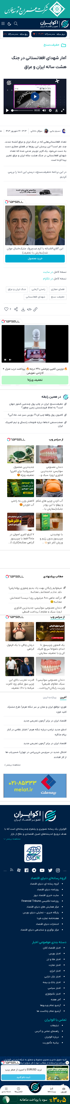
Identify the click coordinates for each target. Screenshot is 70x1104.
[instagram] (58, 871)
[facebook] (26, 871)
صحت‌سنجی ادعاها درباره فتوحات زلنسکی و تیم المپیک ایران (34, 424)
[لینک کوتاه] (35, 309)
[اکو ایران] (54, 24)
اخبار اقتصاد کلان (52, 948)
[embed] (29, 309)
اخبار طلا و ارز (53, 959)
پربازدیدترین (49, 697)
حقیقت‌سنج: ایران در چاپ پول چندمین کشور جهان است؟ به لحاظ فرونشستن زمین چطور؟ (36, 405)
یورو (26, 34)
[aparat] (19, 871)
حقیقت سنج (57, 297)
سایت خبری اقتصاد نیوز (46, 895)
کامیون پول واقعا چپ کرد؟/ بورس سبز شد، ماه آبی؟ (35, 415)
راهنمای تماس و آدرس (47, 1031)
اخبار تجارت (55, 965)
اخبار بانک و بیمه (52, 982)
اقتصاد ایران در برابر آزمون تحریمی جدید (45, 721)
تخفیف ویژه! (35, 380)
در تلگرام (48, 278)
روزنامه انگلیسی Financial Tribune (40, 901)
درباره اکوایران (52, 1037)
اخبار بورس (55, 953)
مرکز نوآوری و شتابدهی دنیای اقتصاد (39, 930)
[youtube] (42, 871)
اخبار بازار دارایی (52, 976)
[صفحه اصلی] (35, 1087)
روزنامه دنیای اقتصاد (48, 889)
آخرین (63, 697)
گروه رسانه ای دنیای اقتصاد (44, 884)
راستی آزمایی (38, 289)
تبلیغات (54, 1025)
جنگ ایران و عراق (17, 289)
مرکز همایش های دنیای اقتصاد (43, 907)
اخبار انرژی (55, 971)
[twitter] (50, 871)
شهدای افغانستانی (35, 297)
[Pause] (5, 360)
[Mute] (10, 360)
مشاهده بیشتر (13, 765)
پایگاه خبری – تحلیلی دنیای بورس (41, 912)
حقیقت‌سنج (51, 45)
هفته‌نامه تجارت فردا (48, 918)
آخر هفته (56, 999)
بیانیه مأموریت (51, 1042)
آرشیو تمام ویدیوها (50, 1005)
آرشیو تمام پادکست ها (49, 1011)
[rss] (11, 871)
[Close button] (67, 1062)
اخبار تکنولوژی (53, 994)
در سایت (48, 272)
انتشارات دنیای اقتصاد (47, 924)
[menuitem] (23, 309)
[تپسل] (6, 202)
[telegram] (34, 871)
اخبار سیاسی (54, 988)
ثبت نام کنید (23, 1077)
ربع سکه (61, 34)
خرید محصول (35, 258)
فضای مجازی (57, 289)
